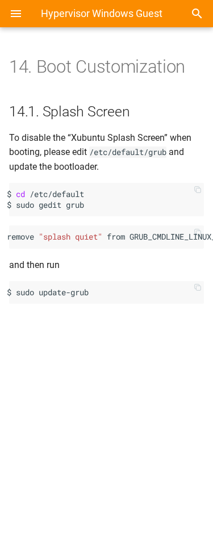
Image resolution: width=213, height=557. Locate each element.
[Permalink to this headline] (196, 70)
